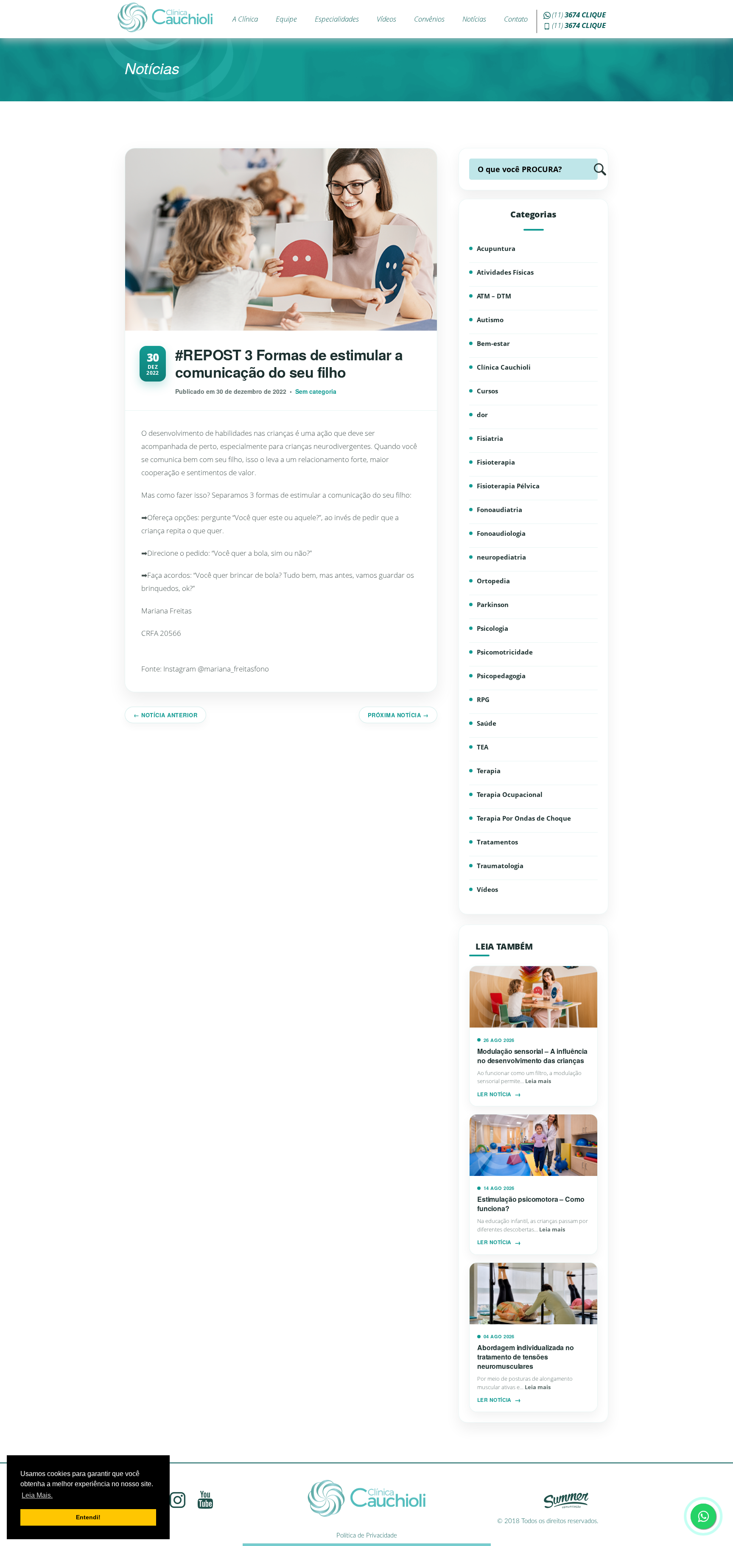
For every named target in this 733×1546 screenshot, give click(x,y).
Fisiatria (490, 438)
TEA (482, 747)
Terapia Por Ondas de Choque (524, 818)
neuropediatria (501, 557)
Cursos (487, 391)
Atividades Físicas (505, 272)
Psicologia (492, 628)
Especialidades (337, 19)
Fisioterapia (496, 462)
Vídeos (386, 19)
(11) (579, 14)
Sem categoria (315, 391)
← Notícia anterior (165, 715)
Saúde (486, 723)
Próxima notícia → (398, 715)
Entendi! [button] (88, 1517)
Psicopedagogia (501, 675)
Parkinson (493, 604)
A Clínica (245, 19)
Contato (516, 19)
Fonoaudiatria (499, 509)
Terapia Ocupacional (510, 794)
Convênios (429, 19)
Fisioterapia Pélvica (508, 486)
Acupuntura (496, 248)
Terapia (489, 770)
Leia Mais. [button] (37, 1495)
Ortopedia (493, 581)
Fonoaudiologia (501, 533)
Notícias (474, 19)
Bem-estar (493, 343)
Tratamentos (497, 842)
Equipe (286, 19)
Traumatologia (500, 865)
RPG (483, 699)
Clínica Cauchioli (504, 367)
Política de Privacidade (366, 1535)
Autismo (490, 319)
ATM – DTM (494, 296)
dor (482, 414)
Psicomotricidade (505, 652)
